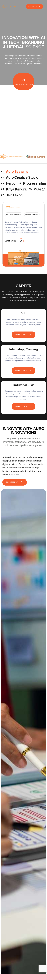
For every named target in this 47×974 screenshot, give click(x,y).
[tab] (14, 171)
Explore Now (21, 335)
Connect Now (12, 482)
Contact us (32, 7)
